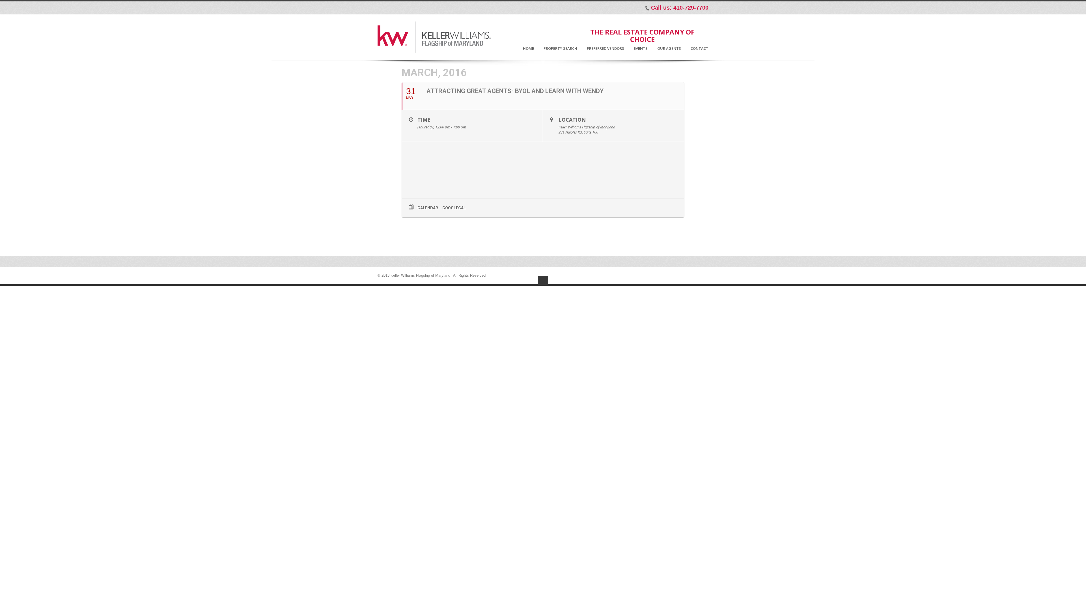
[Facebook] (382, 7)
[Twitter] (390, 7)
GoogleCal (454, 208)
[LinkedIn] (398, 7)
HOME (528, 48)
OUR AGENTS (669, 48)
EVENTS (641, 48)
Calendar (427, 208)
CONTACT (699, 48)
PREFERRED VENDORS (605, 48)
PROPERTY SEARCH (560, 48)
